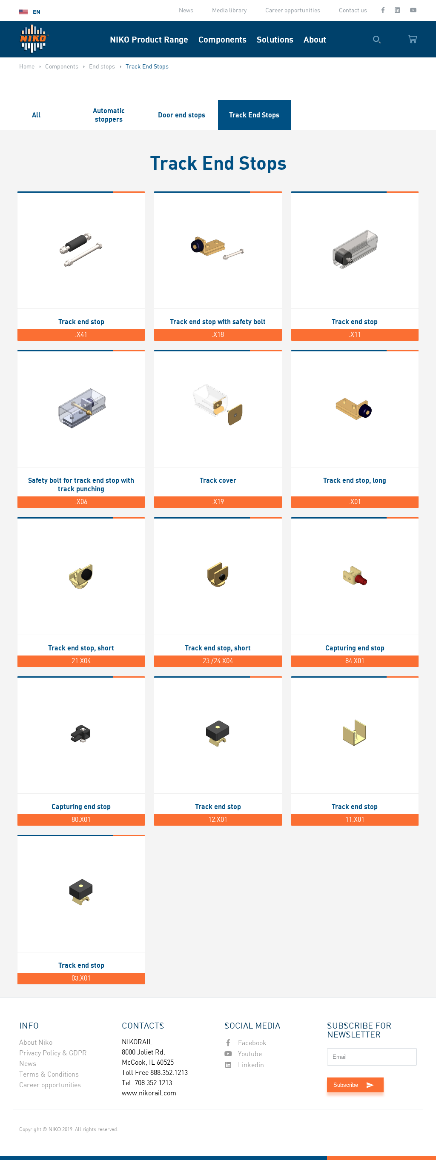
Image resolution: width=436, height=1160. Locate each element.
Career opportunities (292, 11)
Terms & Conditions (49, 1074)
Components (222, 39)
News (186, 11)
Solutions (275, 39)
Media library (229, 11)
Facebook (251, 1043)
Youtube (249, 1054)
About (315, 39)
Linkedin (250, 1065)
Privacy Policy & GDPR (53, 1053)
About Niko (35, 1042)
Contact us (353, 11)
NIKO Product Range (149, 39)
